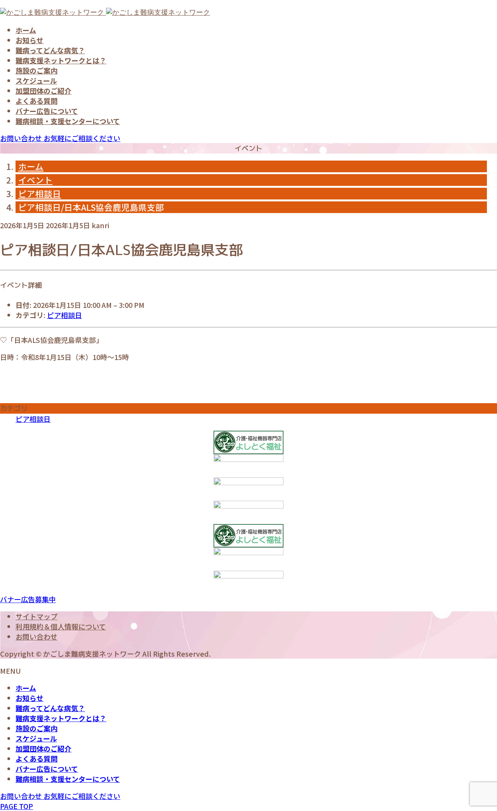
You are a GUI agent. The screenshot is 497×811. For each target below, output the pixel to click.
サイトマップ (36, 616)
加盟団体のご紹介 (43, 91)
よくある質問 (36, 101)
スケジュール (36, 80)
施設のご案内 (36, 70)
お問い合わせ (36, 636)
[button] (28, 599)
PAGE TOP (16, 806)
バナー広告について (47, 111)
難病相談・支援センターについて (68, 121)
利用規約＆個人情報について (61, 626)
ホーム (26, 30)
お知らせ (29, 40)
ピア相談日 (64, 315)
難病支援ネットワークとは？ (61, 60)
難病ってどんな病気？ (50, 50)
